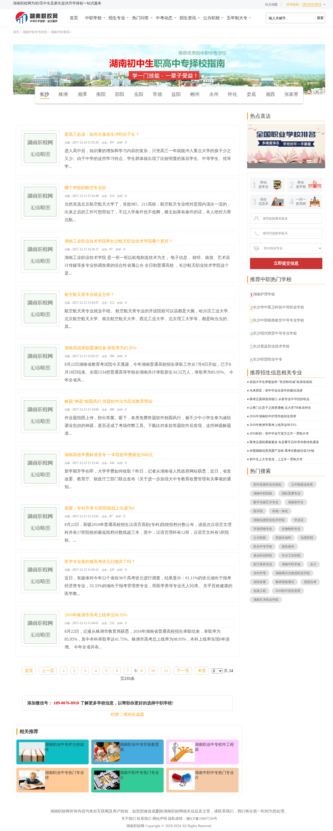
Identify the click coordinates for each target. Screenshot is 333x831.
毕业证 (299, 520)
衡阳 (101, 94)
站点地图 (271, 4)
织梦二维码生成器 (127, 714)
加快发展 (259, 582)
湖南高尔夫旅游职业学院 (293, 573)
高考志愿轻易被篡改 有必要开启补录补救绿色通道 (284, 442)
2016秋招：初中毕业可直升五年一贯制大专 (279, 433)
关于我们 (128, 819)
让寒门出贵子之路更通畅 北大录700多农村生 (280, 408)
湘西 (270, 94)
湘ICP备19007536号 (201, 819)
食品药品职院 (262, 555)
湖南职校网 (135, 826)
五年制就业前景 (302, 484)
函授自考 (310, 582)
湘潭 (82, 94)
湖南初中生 (296, 502)
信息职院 (307, 537)
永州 (214, 94)
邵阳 (119, 94)
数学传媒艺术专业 (265, 502)
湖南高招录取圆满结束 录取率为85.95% (101, 348)
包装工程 (259, 591)
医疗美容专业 (262, 564)
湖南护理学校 (264, 294)
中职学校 (93, 18)
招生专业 (116, 18)
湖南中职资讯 (60, 32)
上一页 (48, 670)
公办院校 (259, 537)
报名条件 (288, 546)
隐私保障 (175, 819)
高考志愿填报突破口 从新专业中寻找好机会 (279, 399)
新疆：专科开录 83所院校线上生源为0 (99, 508)
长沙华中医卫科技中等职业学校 (278, 307)
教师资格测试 (285, 582)
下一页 (183, 670)
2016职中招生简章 (288, 591)
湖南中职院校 (262, 493)
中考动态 (164, 18)
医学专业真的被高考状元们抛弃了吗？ (100, 561)
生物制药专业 (291, 529)
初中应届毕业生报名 (267, 484)
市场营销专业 (262, 529)
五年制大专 (237, 18)
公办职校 (211, 18)
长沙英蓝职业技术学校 (271, 346)
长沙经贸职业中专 (267, 359)
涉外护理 (259, 573)
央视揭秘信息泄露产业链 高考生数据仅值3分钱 (281, 450)
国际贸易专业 (291, 493)
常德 (157, 94)
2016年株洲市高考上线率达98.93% (96, 615)
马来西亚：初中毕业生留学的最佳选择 (276, 390)
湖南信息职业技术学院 (269, 520)
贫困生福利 (283, 537)
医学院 (258, 511)
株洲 (63, 94)
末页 (202, 670)
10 (153, 670)
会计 (313, 564)
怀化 (232, 94)
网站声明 (159, 819)
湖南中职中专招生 (35, 32)
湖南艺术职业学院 (265, 599)
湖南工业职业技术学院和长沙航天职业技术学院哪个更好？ (119, 241)
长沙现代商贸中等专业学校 (275, 333)
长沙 (44, 94)
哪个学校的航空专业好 (85, 187)
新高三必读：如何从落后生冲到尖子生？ (102, 134)
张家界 (291, 94)
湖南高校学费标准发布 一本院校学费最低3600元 (109, 454)
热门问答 (140, 18)
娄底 (251, 94)
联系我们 (144, 819)
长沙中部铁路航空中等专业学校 (278, 320)
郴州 (195, 94)
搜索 (320, 18)
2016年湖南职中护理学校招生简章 (272, 416)
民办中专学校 (262, 546)
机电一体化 (280, 511)
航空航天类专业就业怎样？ (89, 294)
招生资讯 (188, 18)
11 (166, 670)
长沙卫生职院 (291, 555)
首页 (74, 18)
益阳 (176, 94)
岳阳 (138, 94)
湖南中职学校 (291, 564)
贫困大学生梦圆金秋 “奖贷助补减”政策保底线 (280, 382)
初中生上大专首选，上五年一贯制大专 (276, 459)
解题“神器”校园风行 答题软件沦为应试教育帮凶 (108, 401)
